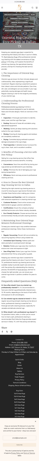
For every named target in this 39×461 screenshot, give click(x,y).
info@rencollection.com (22, 345)
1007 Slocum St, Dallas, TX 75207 (22, 347)
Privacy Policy (15, 453)
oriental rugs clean (17, 52)
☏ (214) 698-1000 (19, 1)
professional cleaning (13, 26)
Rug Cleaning (29, 26)
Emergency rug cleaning (19, 18)
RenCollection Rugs (10, 57)
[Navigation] (2, 8)
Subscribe (20, 444)
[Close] (35, 421)
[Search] (32, 8)
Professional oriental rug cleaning (12, 107)
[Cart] (37, 8)
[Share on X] (7, 332)
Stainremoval (29, 30)
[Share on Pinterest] (11, 332)
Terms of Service (29, 453)
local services (22, 270)
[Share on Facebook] (2, 332)
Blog (33, 15)
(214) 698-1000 (22, 342)
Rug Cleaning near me (13, 30)
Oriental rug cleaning (19, 22)
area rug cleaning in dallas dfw (16, 15)
